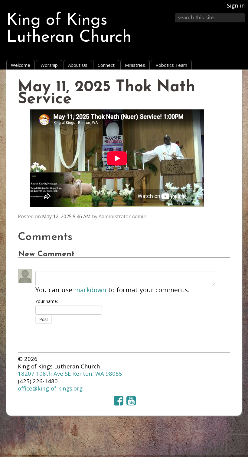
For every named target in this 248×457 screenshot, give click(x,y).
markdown (90, 289)
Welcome (20, 65)
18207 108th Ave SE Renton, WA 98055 (70, 373)
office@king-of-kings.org (50, 388)
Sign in (236, 5)
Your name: (46, 301)
